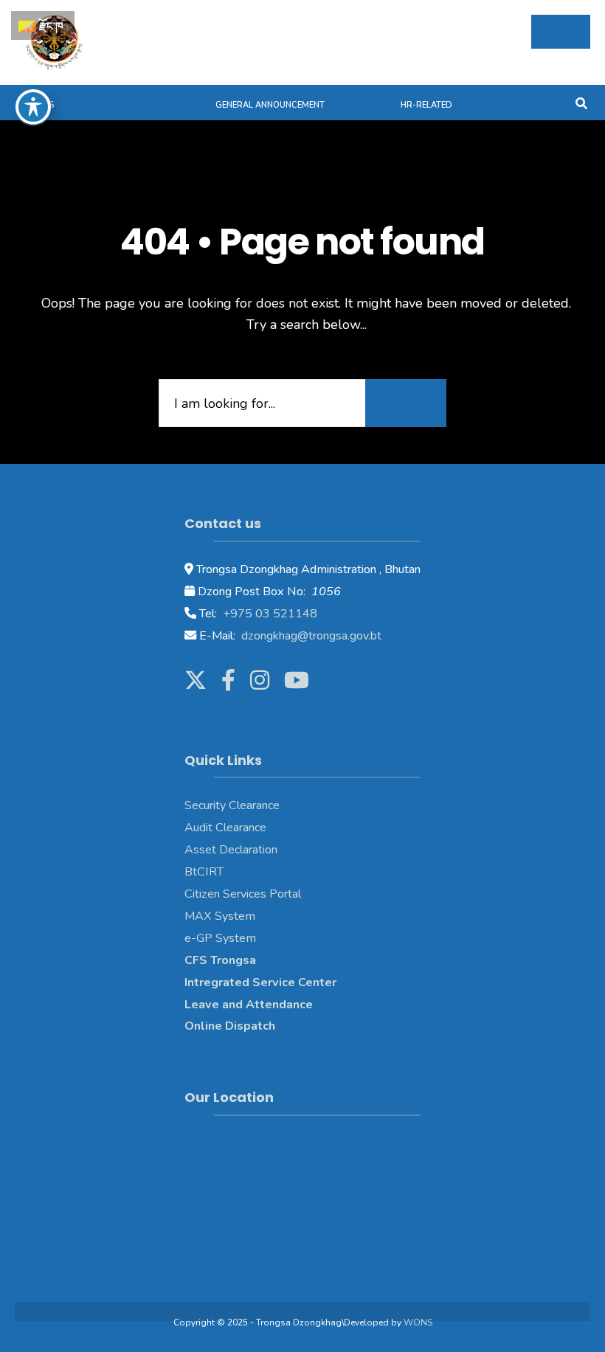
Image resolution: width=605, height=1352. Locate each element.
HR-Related (426, 105)
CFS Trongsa (220, 960)
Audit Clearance (225, 827)
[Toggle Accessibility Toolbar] (33, 107)
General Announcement (270, 105)
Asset (200, 850)
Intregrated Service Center (260, 982)
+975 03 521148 (268, 614)
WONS (418, 1322)
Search (406, 402)
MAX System (219, 916)
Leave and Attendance (250, 1004)
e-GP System (220, 938)
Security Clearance (232, 805)
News (42, 105)
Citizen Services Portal (242, 894)
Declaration (246, 850)
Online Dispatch (229, 1026)
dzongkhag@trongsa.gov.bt (309, 636)
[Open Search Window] (581, 102)
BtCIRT (204, 872)
